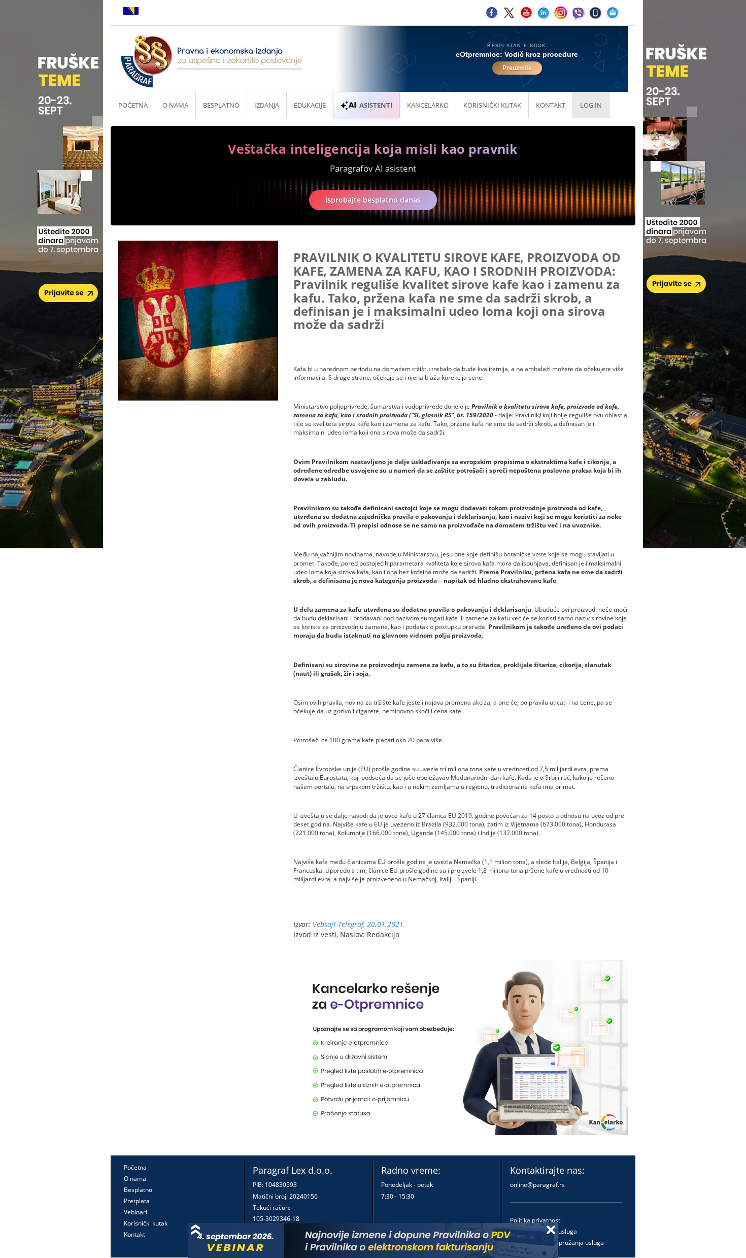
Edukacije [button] (310, 105)
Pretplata (137, 1201)
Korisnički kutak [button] (492, 105)
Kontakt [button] (550, 105)
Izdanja (266, 105)
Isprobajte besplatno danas (373, 200)
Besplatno (221, 105)
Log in (591, 105)
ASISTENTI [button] (375, 105)
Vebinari (135, 1212)
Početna (133, 105)
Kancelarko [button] (428, 105)
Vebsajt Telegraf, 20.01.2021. (359, 924)
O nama (175, 105)
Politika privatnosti (536, 1220)
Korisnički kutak (145, 1223)
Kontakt (134, 1234)
